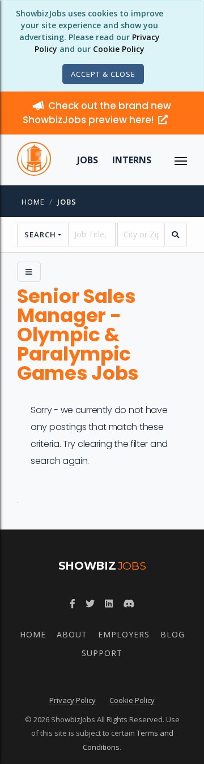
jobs (66, 202)
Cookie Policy (118, 49)
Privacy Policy (72, 700)
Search (40, 234)
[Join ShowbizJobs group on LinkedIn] (109, 603)
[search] (175, 234)
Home (33, 202)
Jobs (87, 160)
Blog (172, 634)
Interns (131, 160)
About (72, 634)
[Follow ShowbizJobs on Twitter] (90, 603)
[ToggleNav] (181, 160)
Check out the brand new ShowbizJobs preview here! (97, 113)
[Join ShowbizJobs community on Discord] (128, 603)
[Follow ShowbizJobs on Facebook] (72, 603)
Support (102, 653)
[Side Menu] (29, 272)
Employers (124, 634)
